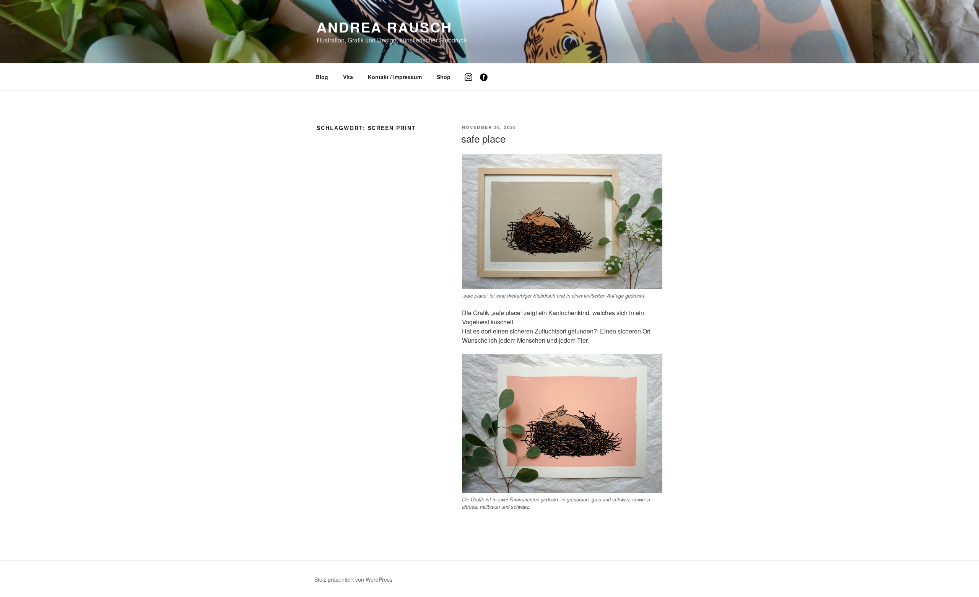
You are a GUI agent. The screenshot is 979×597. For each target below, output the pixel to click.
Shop (443, 77)
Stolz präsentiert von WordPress (353, 579)
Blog (322, 77)
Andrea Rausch (384, 27)
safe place (483, 138)
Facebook (486, 82)
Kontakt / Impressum (395, 77)
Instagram (471, 82)
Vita (348, 77)
